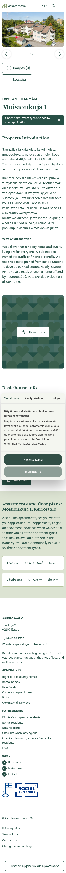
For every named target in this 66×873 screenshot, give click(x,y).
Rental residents (12, 722)
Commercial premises (16, 702)
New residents (11, 728)
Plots (5, 697)
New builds (9, 687)
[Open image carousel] (33, 29)
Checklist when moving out (19, 733)
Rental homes (11, 682)
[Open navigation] (61, 6)
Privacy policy (11, 828)
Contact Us (9, 840)
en (46, 6)
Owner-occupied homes (17, 692)
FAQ (5, 747)
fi (39, 6)
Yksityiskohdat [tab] (34, 397)
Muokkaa (31, 471)
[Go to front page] (14, 6)
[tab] (18, 68)
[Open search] (53, 6)
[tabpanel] (33, 29)
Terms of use (10, 834)
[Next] (59, 54)
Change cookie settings (17, 846)
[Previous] (6, 54)
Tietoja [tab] (55, 397)
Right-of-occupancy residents (21, 717)
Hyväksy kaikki (33, 459)
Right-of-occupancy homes (19, 677)
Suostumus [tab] (11, 397)
